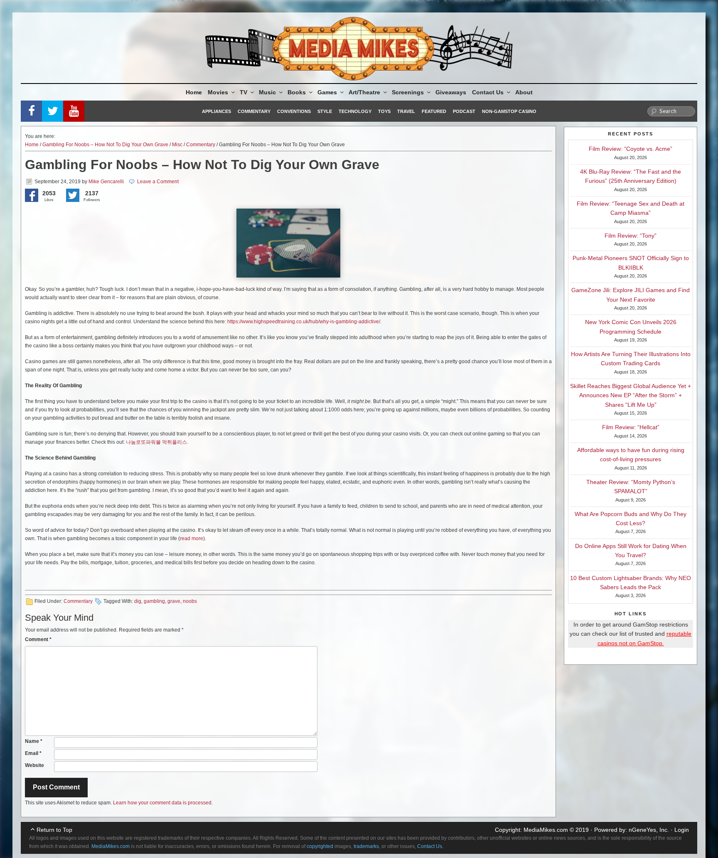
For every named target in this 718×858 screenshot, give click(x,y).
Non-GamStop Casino (509, 111)
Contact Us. (430, 846)
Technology (355, 111)
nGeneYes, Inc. (649, 829)
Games (327, 92)
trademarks (366, 846)
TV (243, 92)
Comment (38, 639)
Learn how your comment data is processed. (163, 803)
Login (681, 829)
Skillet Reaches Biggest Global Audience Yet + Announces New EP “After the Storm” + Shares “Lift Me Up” (630, 395)
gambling (154, 601)
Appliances (216, 111)
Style (324, 111)
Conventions (294, 111)
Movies (218, 92)
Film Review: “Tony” (631, 235)
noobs (190, 601)
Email (33, 753)
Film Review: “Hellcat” (630, 427)
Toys (384, 111)
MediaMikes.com (546, 829)
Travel (406, 111)
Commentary (254, 111)
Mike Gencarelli (106, 181)
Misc (177, 145)
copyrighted (320, 846)
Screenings (408, 92)
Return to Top (54, 829)
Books (297, 92)
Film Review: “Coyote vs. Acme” (630, 148)
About (524, 92)
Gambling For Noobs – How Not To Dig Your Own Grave (105, 145)
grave (173, 601)
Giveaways (450, 92)
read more (191, 538)
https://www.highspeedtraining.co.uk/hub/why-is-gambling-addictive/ (303, 322)
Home (194, 92)
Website (34, 765)
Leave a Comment (158, 181)
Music (267, 92)
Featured (434, 111)
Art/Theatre (364, 92)
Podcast (464, 111)
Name (33, 741)
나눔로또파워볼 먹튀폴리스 (156, 442)
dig (137, 601)
